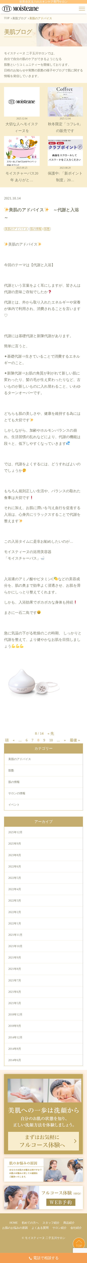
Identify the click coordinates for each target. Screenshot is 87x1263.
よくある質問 (40, 1227)
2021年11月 (15, 934)
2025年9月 (14, 843)
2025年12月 (15, 832)
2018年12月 (15, 1014)
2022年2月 (14, 912)
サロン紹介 (59, 1227)
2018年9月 (14, 1025)
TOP (7, 18)
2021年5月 (14, 1003)
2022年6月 (14, 866)
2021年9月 (14, 957)
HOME (14, 1222)
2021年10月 (15, 946)
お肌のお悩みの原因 (15, 1227)
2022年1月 (14, 923)
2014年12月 (15, 1037)
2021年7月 (14, 980)
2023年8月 (14, 855)
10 (51, 740)
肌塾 (11, 770)
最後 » (75, 740)
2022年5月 (14, 877)
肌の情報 (14, 782)
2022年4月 (14, 889)
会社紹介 (76, 1227)
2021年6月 (14, 991)
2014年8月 (14, 1048)
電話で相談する (46, 1258)
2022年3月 (14, 900)
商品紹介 (69, 1222)
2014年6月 (14, 1060)
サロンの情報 (16, 793)
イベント (14, 804)
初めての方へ (30, 1222)
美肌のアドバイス (19, 759)
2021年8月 (14, 968)
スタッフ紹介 (50, 1222)
